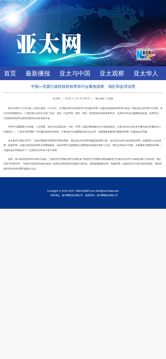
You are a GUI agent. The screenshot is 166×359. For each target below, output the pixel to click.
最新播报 (37, 73)
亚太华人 (146, 73)
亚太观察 (112, 73)
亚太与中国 (74, 73)
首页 (10, 73)
